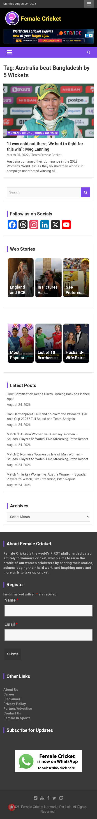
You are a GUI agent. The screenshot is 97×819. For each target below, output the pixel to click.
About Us (10, 690)
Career (8, 694)
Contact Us (12, 713)
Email (11, 624)
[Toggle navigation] (9, 52)
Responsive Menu (89, 4)
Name (11, 600)
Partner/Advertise (17, 709)
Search (85, 192)
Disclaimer (11, 699)
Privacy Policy (14, 704)
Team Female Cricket (46, 155)
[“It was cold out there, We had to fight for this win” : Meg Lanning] (48, 110)
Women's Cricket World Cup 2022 (33, 133)
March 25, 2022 (18, 155)
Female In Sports (16, 718)
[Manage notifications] (11, 807)
